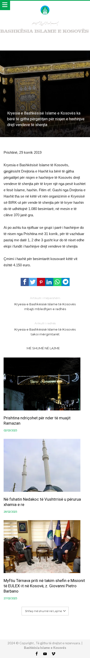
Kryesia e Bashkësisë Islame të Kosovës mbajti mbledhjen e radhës (45, 303)
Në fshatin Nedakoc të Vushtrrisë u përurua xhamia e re (42, 502)
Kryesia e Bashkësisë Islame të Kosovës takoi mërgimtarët (45, 328)
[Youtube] (45, 654)
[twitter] (33, 282)
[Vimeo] (53, 654)
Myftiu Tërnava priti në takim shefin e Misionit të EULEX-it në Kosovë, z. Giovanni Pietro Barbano (44, 586)
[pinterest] (41, 282)
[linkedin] (49, 282)
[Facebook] (37, 654)
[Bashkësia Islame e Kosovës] (45, 5)
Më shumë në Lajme (43, 348)
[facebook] (25, 282)
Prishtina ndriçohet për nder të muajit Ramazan (37, 420)
